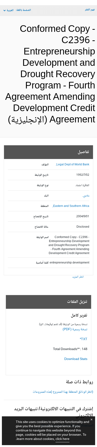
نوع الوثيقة (42, 186)
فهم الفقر (90, 9)
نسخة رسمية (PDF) (75, 329)
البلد (46, 196)
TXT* (83, 339)
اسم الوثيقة (42, 237)
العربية (10, 10)
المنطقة (44, 206)
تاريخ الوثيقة (41, 175)
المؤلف (44, 165)
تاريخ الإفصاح (40, 217)
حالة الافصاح (41, 227)
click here (62, 439)
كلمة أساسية (42, 263)
